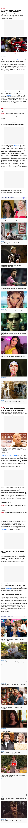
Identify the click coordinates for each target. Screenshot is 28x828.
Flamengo (9, 95)
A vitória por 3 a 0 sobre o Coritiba (9, 455)
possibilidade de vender (16, 60)
